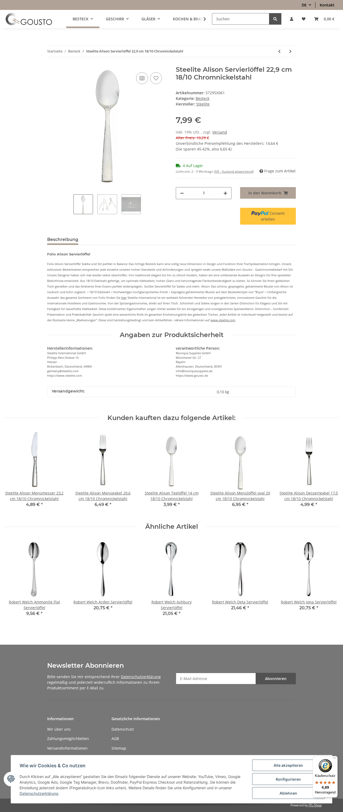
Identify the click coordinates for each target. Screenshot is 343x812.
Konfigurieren (288, 779)
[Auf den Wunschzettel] (156, 78)
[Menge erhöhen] (225, 193)
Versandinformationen (67, 748)
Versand (219, 132)
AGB (115, 738)
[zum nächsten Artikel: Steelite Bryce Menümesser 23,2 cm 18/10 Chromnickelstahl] (290, 51)
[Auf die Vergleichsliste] (142, 78)
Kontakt (327, 4)
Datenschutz (122, 729)
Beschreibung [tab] (62, 239)
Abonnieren (275, 678)
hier (123, 298)
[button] (291, 19)
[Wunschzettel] (303, 19)
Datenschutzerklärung (141, 676)
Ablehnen (288, 793)
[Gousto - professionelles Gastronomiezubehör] (28, 19)
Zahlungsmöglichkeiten (68, 738)
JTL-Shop (315, 805)
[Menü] (334, 759)
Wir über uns (59, 729)
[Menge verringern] (182, 193)
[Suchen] (275, 19)
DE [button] (304, 4)
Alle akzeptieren (288, 765)
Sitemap (118, 748)
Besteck (202, 98)
